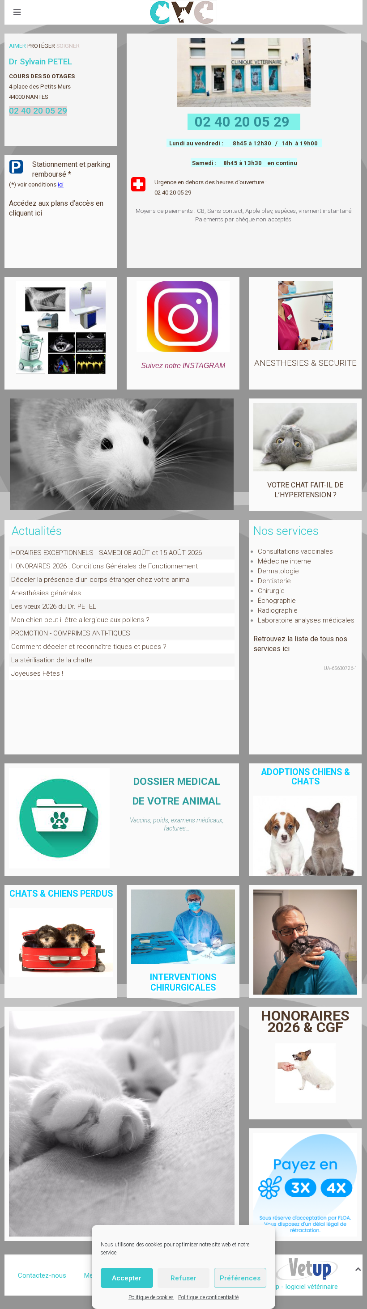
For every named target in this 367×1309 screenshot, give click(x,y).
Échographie (277, 601)
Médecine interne (284, 561)
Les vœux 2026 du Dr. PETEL (53, 606)
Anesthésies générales (46, 593)
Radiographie (278, 610)
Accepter (126, 1278)
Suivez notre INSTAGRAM (183, 365)
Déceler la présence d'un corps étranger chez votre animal (101, 580)
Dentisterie (274, 581)
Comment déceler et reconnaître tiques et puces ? (88, 647)
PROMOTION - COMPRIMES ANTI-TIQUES (70, 633)
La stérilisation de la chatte (52, 660)
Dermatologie (278, 571)
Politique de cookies (151, 1297)
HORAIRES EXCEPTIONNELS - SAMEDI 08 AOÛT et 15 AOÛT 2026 (106, 553)
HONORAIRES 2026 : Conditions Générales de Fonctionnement (104, 566)
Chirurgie (271, 591)
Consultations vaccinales (295, 551)
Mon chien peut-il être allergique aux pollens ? (80, 620)
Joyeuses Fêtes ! (37, 673)
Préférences (240, 1278)
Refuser (183, 1278)
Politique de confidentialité (208, 1297)
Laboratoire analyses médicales (306, 620)
